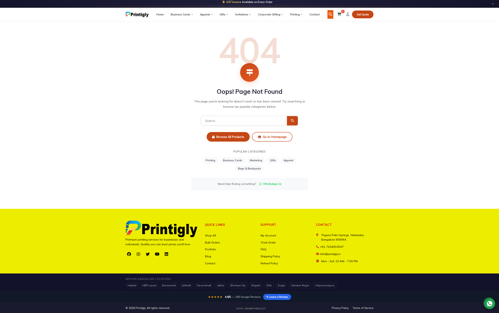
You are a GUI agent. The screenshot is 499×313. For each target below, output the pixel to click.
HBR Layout (149, 285)
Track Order (268, 242)
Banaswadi (169, 285)
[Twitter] (147, 254)
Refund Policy (269, 263)
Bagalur (256, 285)
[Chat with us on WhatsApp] (489, 303)
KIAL (269, 285)
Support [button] (268, 225)
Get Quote (363, 14)
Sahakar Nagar (300, 285)
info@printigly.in (330, 254)
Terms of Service (363, 307)
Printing (295, 14)
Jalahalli (186, 285)
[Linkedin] (166, 254)
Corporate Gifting (269, 14)
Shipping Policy (270, 256)
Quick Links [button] (215, 225)
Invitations (241, 14)
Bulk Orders (212, 242)
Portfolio (210, 249)
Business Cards (180, 14)
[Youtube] (157, 254)
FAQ (263, 249)
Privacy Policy (340, 307)
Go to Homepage (275, 137)
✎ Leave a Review (277, 296)
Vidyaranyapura (324, 285)
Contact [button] (324, 225)
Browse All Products (230, 137)
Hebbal (132, 285)
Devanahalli (204, 285)
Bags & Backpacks (249, 168)
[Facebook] (129, 254)
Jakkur (221, 285)
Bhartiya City (238, 285)
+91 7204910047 (331, 247)
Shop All (210, 235)
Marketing (256, 160)
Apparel (205, 14)
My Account (268, 235)
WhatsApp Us (272, 184)
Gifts (223, 14)
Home (160, 14)
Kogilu (281, 285)
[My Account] (347, 14)
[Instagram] (138, 254)
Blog (208, 256)
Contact (315, 14)
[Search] (330, 14)
